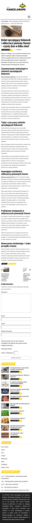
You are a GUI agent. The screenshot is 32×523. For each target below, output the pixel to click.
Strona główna (4, 21)
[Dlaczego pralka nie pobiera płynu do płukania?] (5, 405)
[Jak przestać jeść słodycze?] (5, 420)
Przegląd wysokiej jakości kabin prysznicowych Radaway (18, 382)
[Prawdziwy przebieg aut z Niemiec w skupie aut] (5, 377)
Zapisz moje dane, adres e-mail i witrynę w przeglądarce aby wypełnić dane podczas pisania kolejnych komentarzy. (14, 343)
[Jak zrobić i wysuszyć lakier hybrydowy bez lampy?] (5, 427)
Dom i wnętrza (12, 263)
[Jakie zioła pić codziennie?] (5, 413)
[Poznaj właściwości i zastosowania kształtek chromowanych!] (5, 370)
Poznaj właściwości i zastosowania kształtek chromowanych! (19, 368)
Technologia (4, 464)
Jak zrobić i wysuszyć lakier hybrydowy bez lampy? (17, 426)
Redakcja (19, 49)
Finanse (3, 450)
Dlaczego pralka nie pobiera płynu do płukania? (20, 404)
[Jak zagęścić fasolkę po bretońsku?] (5, 398)
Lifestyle (3, 455)
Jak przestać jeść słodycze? (17, 418)
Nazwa (3, 316)
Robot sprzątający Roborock (8, 77)
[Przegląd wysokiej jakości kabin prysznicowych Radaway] (5, 384)
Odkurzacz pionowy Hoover (8, 177)
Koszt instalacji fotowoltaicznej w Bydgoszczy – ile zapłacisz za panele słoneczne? (5, 277)
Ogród (2, 461)
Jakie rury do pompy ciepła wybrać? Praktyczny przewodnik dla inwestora (27, 277)
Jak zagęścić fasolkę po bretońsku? (19, 396)
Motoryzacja (4, 458)
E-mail (3, 323)
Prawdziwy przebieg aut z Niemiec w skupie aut (20, 375)
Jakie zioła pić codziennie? (17, 411)
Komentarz (4, 292)
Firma (2, 453)
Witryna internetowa (6, 331)
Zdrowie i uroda (5, 467)
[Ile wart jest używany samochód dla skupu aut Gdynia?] (5, 391)
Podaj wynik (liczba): (6, 349)
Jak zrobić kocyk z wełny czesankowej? (16, 433)
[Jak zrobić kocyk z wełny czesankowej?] (5, 435)
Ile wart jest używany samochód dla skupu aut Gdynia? (19, 390)
